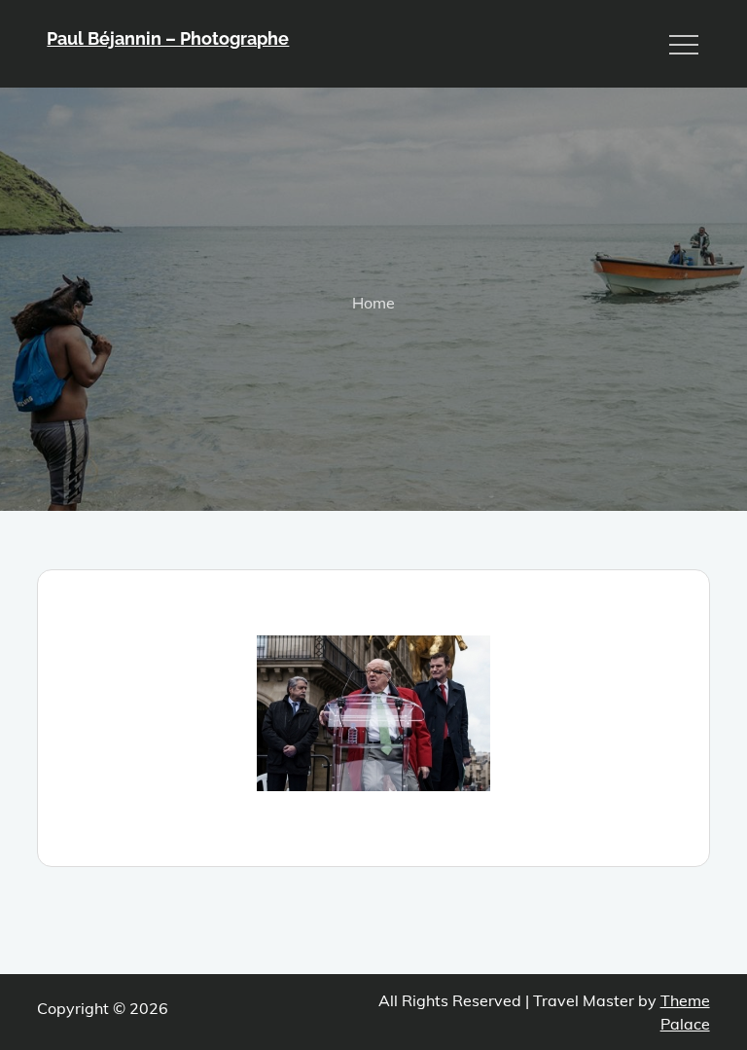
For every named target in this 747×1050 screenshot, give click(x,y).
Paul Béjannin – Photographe (168, 38)
